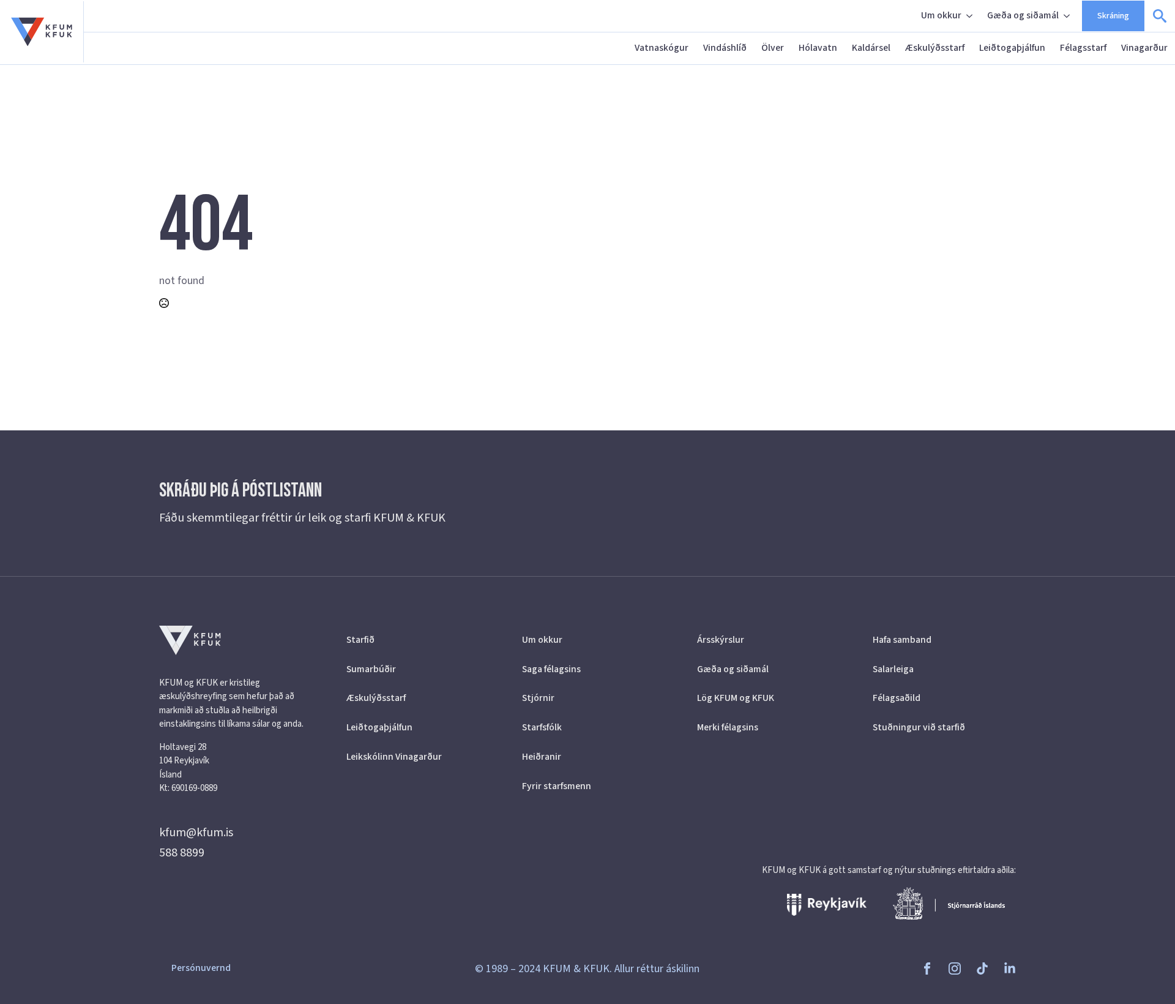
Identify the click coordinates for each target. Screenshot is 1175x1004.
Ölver (772, 47)
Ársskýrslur (720, 639)
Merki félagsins (727, 727)
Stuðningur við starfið (919, 727)
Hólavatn (818, 47)
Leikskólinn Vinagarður (394, 756)
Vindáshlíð (725, 47)
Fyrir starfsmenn (556, 786)
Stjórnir (538, 698)
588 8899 (181, 852)
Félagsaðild (896, 698)
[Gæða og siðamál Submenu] (1068, 16)
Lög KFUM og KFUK (735, 698)
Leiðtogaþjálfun (1012, 47)
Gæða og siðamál (1023, 15)
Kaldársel (871, 47)
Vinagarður (1144, 47)
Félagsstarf (1083, 47)
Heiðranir (541, 756)
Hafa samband (902, 639)
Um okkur (941, 15)
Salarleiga (893, 669)
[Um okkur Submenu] (970, 16)
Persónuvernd (201, 968)
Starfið (360, 639)
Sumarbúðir (371, 669)
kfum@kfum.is (196, 832)
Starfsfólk (542, 727)
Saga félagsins (551, 669)
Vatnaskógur (661, 47)
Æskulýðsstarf (934, 47)
